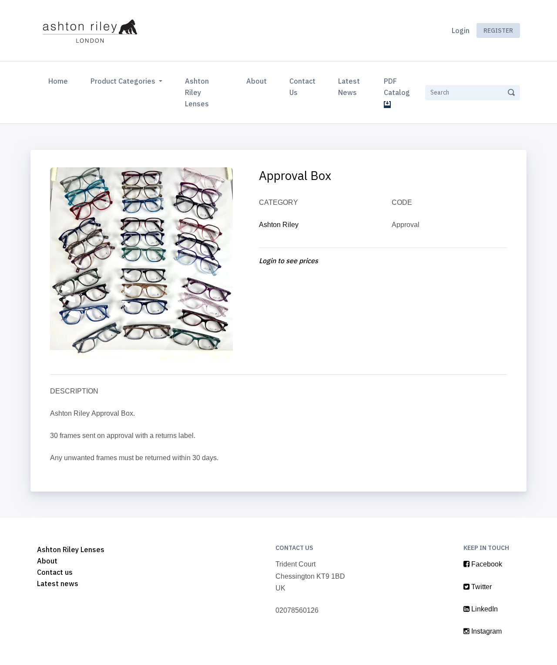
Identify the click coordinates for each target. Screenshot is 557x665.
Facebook (486, 564)
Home (59, 80)
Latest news (57, 583)
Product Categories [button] (124, 81)
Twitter (481, 586)
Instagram (486, 631)
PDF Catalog (398, 87)
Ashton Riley (279, 224)
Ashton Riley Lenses (197, 92)
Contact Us (302, 87)
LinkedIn (484, 609)
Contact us (55, 572)
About (256, 81)
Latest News (349, 87)
